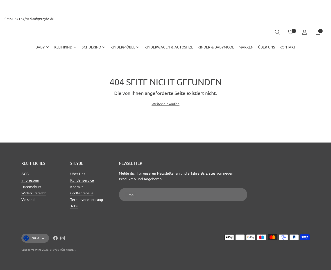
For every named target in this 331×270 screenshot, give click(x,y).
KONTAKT (288, 47)
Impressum (30, 180)
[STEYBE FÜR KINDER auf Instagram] (62, 238)
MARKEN (246, 47)
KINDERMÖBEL (123, 47)
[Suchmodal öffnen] (277, 32)
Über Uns (77, 173)
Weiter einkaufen (165, 103)
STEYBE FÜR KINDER (62, 249)
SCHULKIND (91, 47)
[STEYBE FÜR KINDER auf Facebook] (55, 238)
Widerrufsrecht (33, 193)
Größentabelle (81, 193)
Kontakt (76, 186)
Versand (27, 199)
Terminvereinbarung (86, 199)
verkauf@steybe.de (40, 19)
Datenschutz (31, 186)
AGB (25, 173)
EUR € (35, 238)
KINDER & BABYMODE (216, 47)
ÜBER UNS (266, 47)
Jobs (74, 206)
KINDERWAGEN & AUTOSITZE (169, 47)
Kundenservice (82, 180)
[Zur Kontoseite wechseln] (304, 32)
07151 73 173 (14, 19)
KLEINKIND (63, 47)
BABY (40, 47)
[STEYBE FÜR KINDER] (165, 32)
